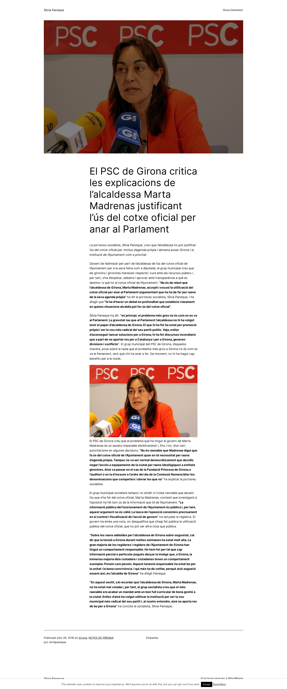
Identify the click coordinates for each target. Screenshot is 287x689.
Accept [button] (206, 684)
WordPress (235, 678)
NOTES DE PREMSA (101, 637)
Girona (83, 637)
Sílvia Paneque (54, 10)
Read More (219, 684)
